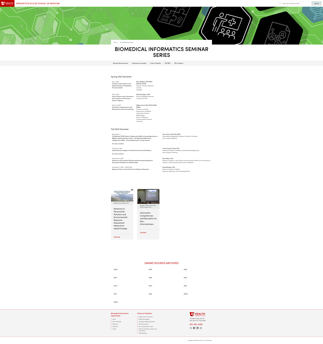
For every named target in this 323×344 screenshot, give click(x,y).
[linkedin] (197, 328)
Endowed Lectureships (139, 63)
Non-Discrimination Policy (146, 326)
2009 (185, 294)
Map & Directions (143, 324)
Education (115, 324)
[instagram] (201, 328)
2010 (150, 294)
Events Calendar (155, 63)
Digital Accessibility (144, 319)
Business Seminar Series (120, 63)
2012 (185, 286)
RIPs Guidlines (178, 63)
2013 (150, 286)
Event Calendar (116, 321)
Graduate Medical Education (147, 321)
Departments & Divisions (146, 317)
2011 (115, 294)
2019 (150, 269)
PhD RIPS (167, 63)
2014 (115, 286)
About (114, 319)
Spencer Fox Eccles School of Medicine (38, 3)
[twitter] (191, 328)
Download (117, 237)
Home (115, 42)
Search (316, 3)
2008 (116, 302)
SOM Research (143, 333)
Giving (114, 329)
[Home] (7, 3)
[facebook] (194, 328)
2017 (115, 277)
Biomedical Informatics (126, 42)
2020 (115, 269)
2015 (185, 277)
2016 (150, 277)
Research (115, 326)
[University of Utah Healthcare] (201, 314)
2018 (185, 269)
